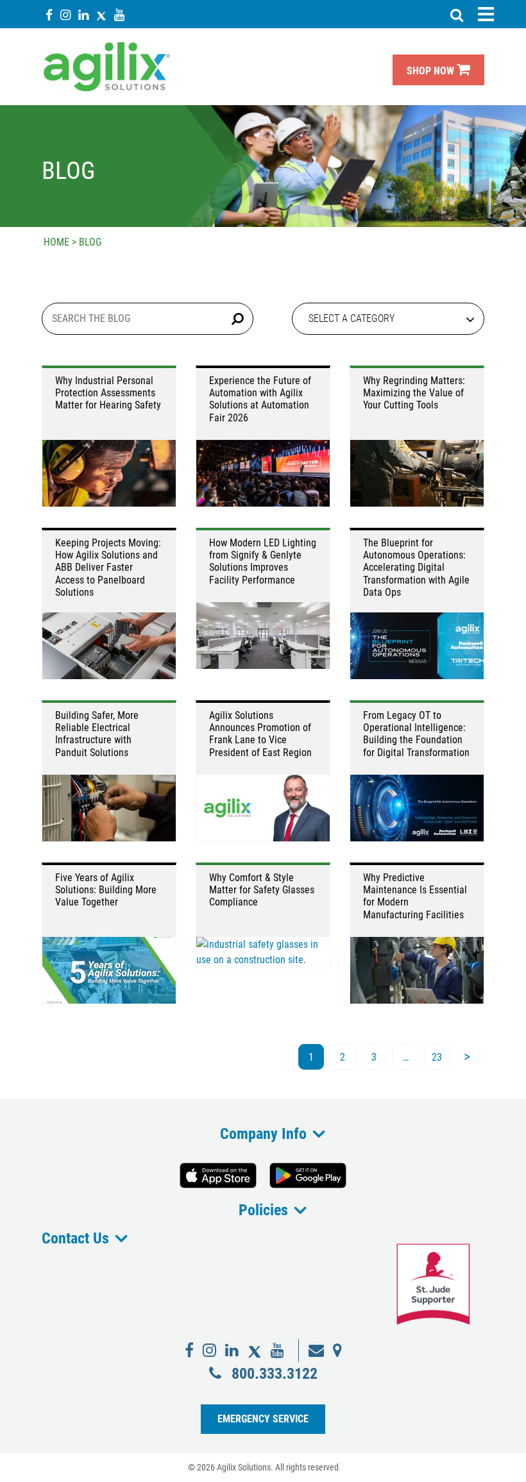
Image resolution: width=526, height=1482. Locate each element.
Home (56, 242)
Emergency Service (263, 1419)
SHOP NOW (432, 71)
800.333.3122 (274, 1373)
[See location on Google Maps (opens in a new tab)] (337, 1351)
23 (437, 1057)
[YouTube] (119, 14)
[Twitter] (101, 14)
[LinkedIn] (83, 14)
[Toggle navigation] (485, 14)
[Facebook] (49, 14)
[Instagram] (65, 14)
